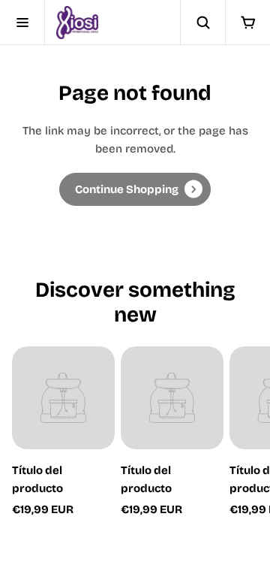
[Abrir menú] (22, 22)
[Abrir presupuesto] (247, 22)
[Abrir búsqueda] (202, 22)
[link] (135, 189)
